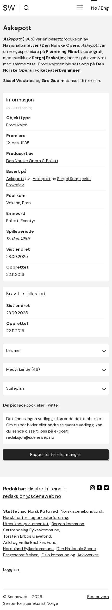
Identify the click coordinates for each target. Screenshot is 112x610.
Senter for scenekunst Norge (30, 603)
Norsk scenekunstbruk (82, 511)
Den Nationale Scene (76, 548)
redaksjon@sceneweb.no (30, 437)
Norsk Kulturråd (43, 511)
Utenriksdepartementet (26, 523)
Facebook (26, 405)
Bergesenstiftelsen (21, 555)
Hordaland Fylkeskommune (28, 548)
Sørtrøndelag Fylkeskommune (31, 530)
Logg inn (11, 569)
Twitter (52, 405)
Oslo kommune (55, 555)
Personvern (98, 596)
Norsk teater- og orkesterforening (35, 517)
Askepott (15, 178)
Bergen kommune (68, 523)
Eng (105, 8)
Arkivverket (88, 555)
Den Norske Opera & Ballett (32, 160)
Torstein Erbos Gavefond (27, 536)
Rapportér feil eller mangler (55, 454)
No (94, 8)
